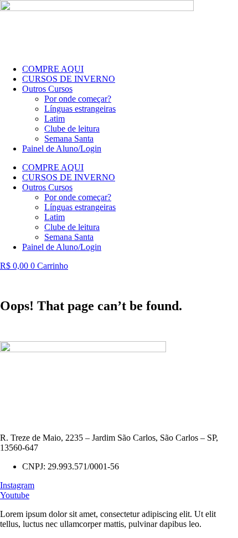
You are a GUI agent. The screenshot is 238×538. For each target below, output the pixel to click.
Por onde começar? (77, 98)
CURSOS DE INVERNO (68, 78)
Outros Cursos (47, 88)
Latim (54, 118)
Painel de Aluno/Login (61, 148)
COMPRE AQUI (53, 69)
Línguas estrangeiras (80, 108)
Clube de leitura (72, 128)
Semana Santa (69, 138)
